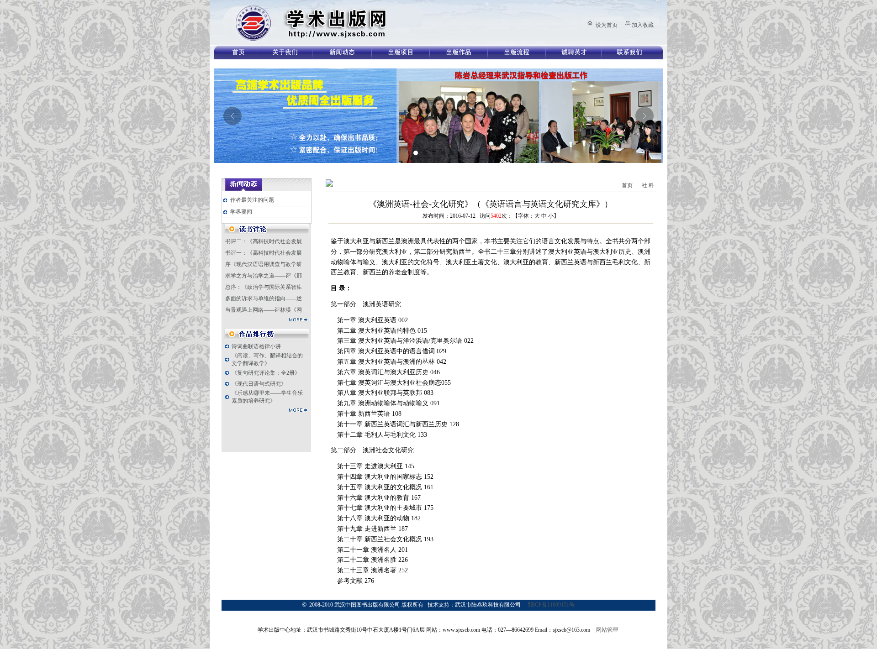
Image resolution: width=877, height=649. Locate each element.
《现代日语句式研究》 (259, 384)
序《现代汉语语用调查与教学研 (263, 264)
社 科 (648, 185)
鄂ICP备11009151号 (551, 605)
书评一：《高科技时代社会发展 (263, 253)
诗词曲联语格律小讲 (256, 346)
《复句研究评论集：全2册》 (266, 373)
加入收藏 (643, 25)
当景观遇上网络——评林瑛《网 (263, 310)
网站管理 (607, 630)
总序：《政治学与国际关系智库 (263, 287)
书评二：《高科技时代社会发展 (263, 241)
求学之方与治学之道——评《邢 (263, 275)
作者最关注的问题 (252, 200)
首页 (627, 185)
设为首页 (607, 25)
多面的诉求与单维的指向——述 (263, 298)
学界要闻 (241, 212)
